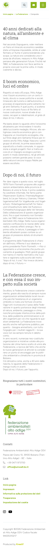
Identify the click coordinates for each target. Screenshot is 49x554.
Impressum (8, 489)
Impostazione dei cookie (15, 502)
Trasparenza (9, 498)
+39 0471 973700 (16, 462)
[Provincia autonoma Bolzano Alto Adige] (16, 392)
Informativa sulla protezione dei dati (21, 493)
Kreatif (19, 544)
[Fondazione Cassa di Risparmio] (33, 392)
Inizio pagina (8, 14)
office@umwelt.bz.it (18, 467)
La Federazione (22, 14)
